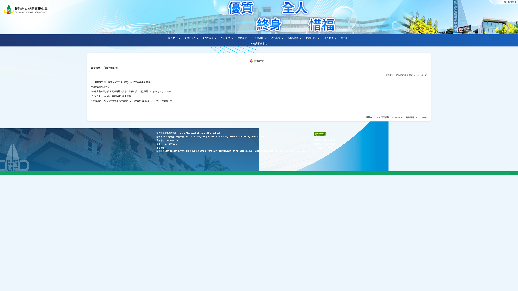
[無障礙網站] (320, 136)
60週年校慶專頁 (259, 43)
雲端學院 (242, 38)
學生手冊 (345, 38)
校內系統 (275, 38)
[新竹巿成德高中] (26, 9)
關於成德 (172, 38)
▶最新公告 (190, 38)
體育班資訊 (311, 38)
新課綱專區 (293, 38)
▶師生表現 (208, 38)
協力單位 (328, 38)
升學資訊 (259, 38)
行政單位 (225, 38)
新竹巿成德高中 (510, 2)
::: (89, 49)
